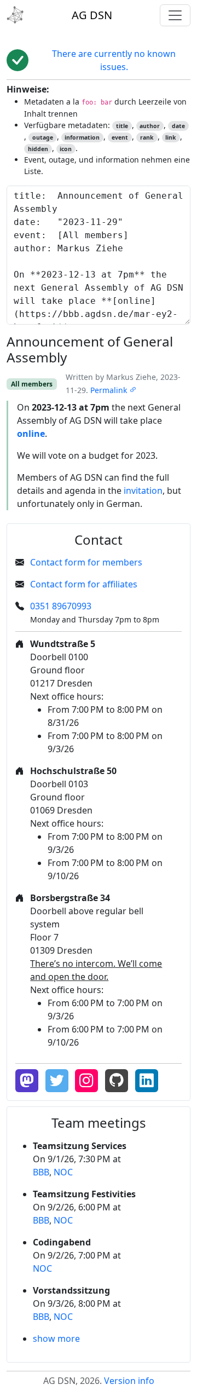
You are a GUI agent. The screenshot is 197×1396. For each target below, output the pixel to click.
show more (56, 1338)
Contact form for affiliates (83, 584)
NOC (63, 1172)
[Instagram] (86, 1080)
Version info (129, 1381)
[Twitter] (56, 1080)
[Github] (116, 1080)
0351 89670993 (60, 606)
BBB (41, 1172)
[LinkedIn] (146, 1080)
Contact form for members (86, 562)
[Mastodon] (26, 1080)
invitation (143, 490)
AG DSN (92, 15)
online (31, 434)
